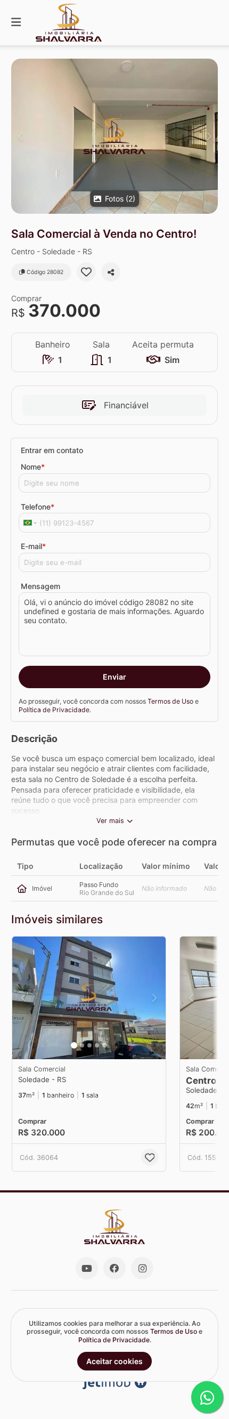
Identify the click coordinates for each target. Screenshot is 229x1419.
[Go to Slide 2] (82, 1045)
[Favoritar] (86, 271)
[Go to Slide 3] (89, 1045)
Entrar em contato (52, 450)
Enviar (114, 676)
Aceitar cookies (114, 1361)
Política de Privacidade (54, 710)
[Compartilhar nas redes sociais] (110, 271)
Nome (33, 466)
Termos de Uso (170, 701)
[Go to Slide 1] (74, 1045)
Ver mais (110, 821)
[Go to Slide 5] (104, 1045)
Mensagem (40, 586)
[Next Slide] (209, 136)
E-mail (33, 546)
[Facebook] (114, 1268)
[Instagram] (142, 1268)
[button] (114, 136)
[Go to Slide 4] (97, 1045)
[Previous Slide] (20, 136)
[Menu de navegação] (16, 22)
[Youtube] (87, 1268)
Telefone (37, 506)
